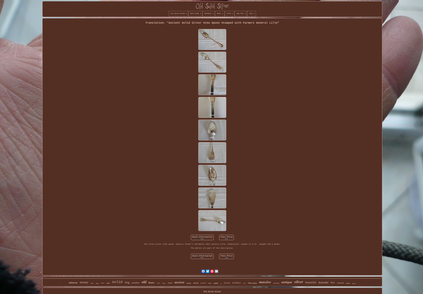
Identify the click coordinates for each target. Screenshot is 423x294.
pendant (135, 282)
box (333, 282)
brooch (227, 283)
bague (348, 283)
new (102, 283)
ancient (179, 282)
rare (108, 283)
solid (117, 282)
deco (97, 283)
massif (195, 283)
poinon (203, 282)
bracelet (323, 282)
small (170, 283)
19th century (252, 283)
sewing (276, 283)
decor (209, 283)
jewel (244, 283)
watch (216, 283)
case (158, 283)
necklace (236, 282)
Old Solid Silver (212, 291)
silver (298, 282)
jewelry (354, 283)
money (84, 282)
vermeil (340, 283)
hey (221, 283)
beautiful (310, 282)
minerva (73, 282)
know (151, 282)
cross (92, 283)
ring (127, 282)
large (163, 283)
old (144, 282)
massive (265, 282)
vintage (188, 283)
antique (286, 282)
